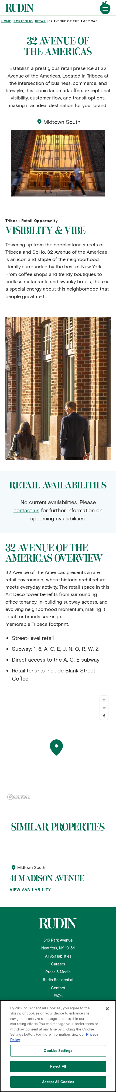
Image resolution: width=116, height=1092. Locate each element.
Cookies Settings (58, 1050)
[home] (58, 923)
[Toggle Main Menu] (105, 7)
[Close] (107, 1009)
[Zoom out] (104, 708)
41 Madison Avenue (47, 878)
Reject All (58, 1066)
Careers (58, 964)
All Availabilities (58, 956)
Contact (58, 987)
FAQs (58, 995)
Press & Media (58, 971)
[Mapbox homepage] (19, 797)
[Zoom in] (104, 700)
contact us (26, 510)
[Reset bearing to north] (104, 716)
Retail (40, 21)
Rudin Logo (18, 8)
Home (6, 21)
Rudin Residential (58, 979)
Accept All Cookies (58, 1082)
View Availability (30, 889)
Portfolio (23, 21)
